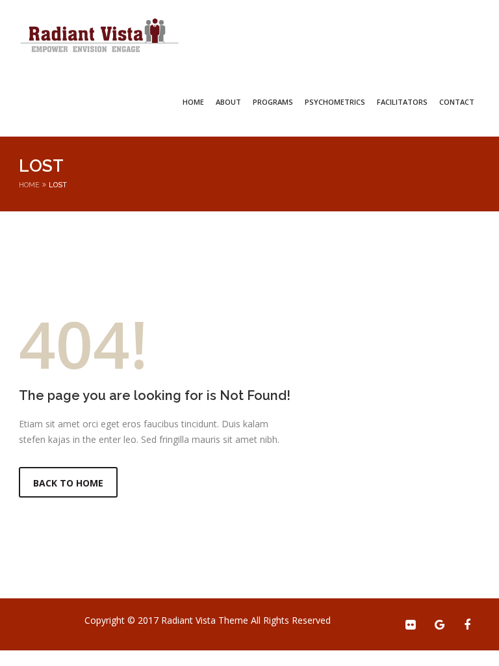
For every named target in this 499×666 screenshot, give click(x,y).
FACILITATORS (402, 102)
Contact (456, 102)
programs (273, 102)
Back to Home (68, 483)
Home (193, 102)
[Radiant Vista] (100, 36)
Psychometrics (335, 102)
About (228, 102)
